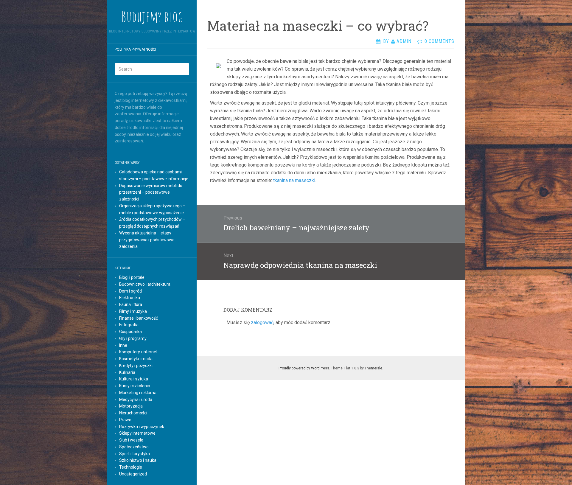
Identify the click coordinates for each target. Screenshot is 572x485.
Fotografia (129, 324)
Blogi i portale (131, 277)
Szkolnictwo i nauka (137, 460)
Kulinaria (127, 372)
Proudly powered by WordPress (304, 368)
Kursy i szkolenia (134, 385)
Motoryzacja (131, 406)
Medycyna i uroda (135, 399)
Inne (123, 345)
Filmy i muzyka (133, 311)
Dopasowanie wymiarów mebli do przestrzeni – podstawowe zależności (150, 192)
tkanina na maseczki (294, 180)
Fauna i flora (130, 304)
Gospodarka (130, 331)
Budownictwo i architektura (144, 284)
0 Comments (439, 41)
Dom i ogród (130, 291)
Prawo (125, 419)
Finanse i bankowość (138, 318)
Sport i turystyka (134, 453)
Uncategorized (133, 474)
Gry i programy (133, 338)
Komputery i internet (138, 351)
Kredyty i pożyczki (136, 365)
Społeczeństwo (134, 446)
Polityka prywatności (135, 49)
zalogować (262, 322)
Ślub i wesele (131, 440)
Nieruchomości (133, 413)
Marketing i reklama (137, 392)
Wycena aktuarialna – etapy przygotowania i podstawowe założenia (147, 240)
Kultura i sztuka (133, 379)
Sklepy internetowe (137, 433)
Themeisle (373, 368)
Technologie (130, 467)
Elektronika (129, 297)
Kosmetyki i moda (136, 358)
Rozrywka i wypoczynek (141, 426)
